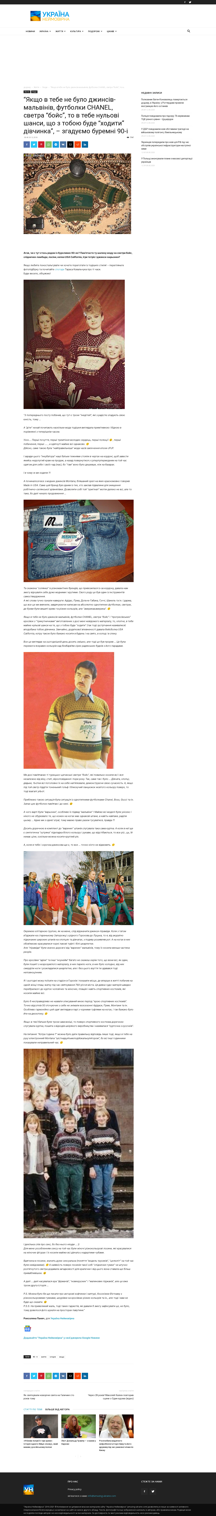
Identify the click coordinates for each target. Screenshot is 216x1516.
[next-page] (81, 1457)
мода (61, 1357)
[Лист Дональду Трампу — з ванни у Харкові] (78, 1426)
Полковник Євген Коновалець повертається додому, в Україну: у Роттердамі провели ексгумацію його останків (164, 102)
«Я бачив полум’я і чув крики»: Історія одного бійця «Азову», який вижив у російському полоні (41, 1444)
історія (53, 1357)
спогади (59, 269)
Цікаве (110, 31)
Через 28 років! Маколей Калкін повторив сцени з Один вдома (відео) (111, 1397)
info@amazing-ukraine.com (102, 1495)
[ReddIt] (77, 144)
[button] (188, 31)
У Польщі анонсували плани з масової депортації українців (166, 160)
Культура (75, 31)
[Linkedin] (85, 144)
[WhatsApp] (48, 144)
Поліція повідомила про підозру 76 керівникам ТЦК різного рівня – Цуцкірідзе (165, 117)
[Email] (70, 144)
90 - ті (35, 1357)
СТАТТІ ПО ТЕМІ (33, 1409)
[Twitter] (190, 2)
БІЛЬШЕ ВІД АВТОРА (57, 1409)
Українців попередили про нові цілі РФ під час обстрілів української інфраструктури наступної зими (166, 145)
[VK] (63, 144)
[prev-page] (75, 1457)
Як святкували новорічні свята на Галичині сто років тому (49, 1397)
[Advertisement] (134, 16)
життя (43, 1357)
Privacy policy (74, 1489)
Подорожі (94, 31)
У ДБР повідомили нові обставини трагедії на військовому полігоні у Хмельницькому (165, 131)
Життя (59, 31)
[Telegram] (56, 144)
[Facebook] (184, 2)
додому (27, 87)
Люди (44, 87)
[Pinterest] (41, 144)
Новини (30, 31)
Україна (43, 31)
